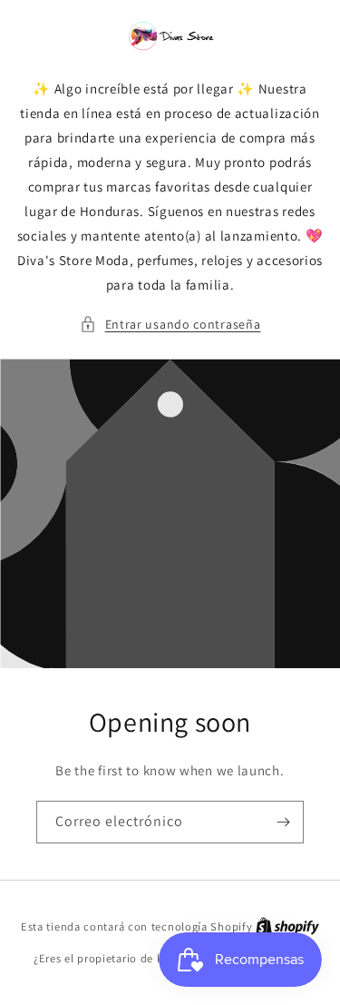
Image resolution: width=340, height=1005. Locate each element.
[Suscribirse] (283, 822)
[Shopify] (287, 926)
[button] (170, 324)
